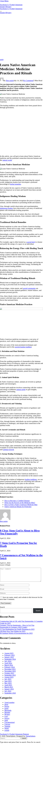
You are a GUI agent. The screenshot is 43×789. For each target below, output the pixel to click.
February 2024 (9, 667)
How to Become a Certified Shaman (17, 501)
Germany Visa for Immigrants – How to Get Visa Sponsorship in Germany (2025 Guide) (17, 626)
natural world (7, 160)
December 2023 (10, 669)
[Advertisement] (21, 36)
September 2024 (10, 659)
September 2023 (10, 675)
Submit (24, 738)
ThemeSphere (30, 736)
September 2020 (10, 693)
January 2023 (9, 689)
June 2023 (8, 681)
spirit (1, 59)
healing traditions (31, 479)
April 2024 (8, 663)
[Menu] (1, 11)
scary (6, 716)
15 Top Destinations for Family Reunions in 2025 (17, 629)
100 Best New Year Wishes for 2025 (12, 631)
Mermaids (7, 710)
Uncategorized (9, 722)
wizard (6, 730)
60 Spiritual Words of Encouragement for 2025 (16, 633)
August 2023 (8, 677)
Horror (6, 706)
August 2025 (8, 653)
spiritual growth (8, 450)
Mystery (7, 714)
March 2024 (8, 665)
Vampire (7, 726)
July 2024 (7, 661)
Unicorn (7, 724)
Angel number (9, 702)
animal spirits (20, 389)
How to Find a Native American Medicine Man (20, 505)
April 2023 (8, 685)
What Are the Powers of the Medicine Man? (19, 503)
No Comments (28, 80)
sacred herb (31, 242)
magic (6, 708)
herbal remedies (15, 184)
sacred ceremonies (29, 288)
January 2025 (9, 657)
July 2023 (7, 679)
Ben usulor (10, 80)
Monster (7, 712)
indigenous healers (6, 208)
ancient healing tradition (23, 347)
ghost (6, 704)
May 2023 (8, 683)
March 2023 (8, 687)
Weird (6, 728)
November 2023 (10, 671)
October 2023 (9, 673)
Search (2, 607)
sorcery (6, 718)
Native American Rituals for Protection (17, 507)
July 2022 (7, 691)
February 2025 (9, 655)
